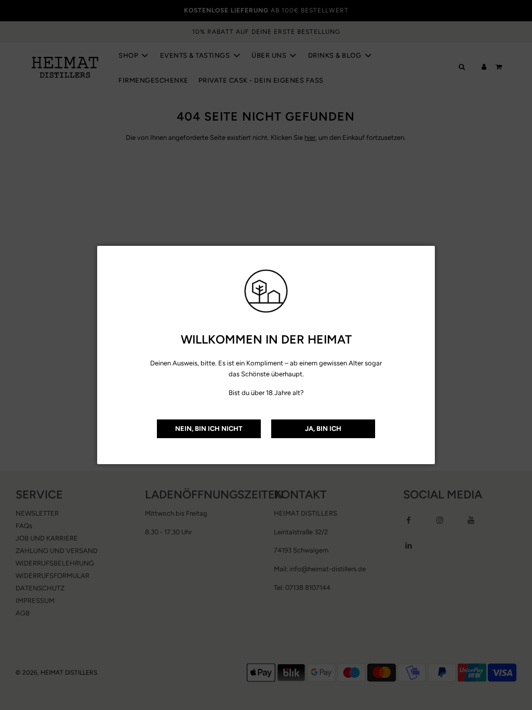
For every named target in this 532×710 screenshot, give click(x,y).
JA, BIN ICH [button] (323, 428)
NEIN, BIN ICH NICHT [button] (209, 428)
